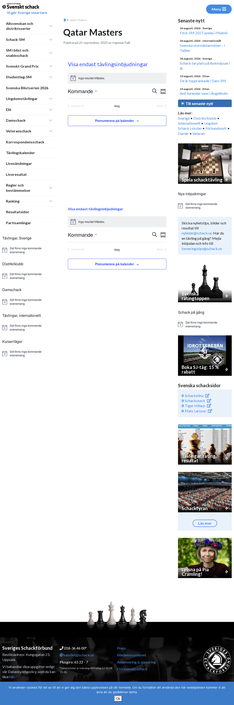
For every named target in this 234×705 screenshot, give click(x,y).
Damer (183, 133)
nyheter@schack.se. (197, 233)
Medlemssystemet (131, 655)
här (11, 676)
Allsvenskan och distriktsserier (19, 26)
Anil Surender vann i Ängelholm (204, 93)
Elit (8, 109)
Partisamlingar (18, 223)
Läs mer (205, 523)
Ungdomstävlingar (22, 98)
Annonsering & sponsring (136, 662)
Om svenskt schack (132, 669)
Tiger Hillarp (194, 405)
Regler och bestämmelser (18, 187)
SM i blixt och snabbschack (17, 52)
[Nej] (228, 693)
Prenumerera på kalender (114, 120)
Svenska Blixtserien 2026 (27, 88)
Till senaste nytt (199, 104)
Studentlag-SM (19, 77)
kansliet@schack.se (78, 655)
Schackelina (193, 395)
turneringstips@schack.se (202, 248)
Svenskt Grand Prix (22, 66)
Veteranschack (18, 131)
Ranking (12, 201)
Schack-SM (15, 39)
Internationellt (189, 123)
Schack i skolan (190, 128)
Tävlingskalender (20, 152)
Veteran (198, 133)
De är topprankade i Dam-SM (203, 81)
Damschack (16, 120)
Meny (216, 9)
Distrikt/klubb (204, 118)
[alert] (29, 250)
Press (121, 648)
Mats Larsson (195, 411)
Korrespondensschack (25, 142)
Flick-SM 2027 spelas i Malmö (204, 33)
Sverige (184, 118)
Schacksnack (194, 400)
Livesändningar (19, 163)
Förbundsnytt (216, 128)
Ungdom (211, 123)
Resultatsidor (17, 212)
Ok (118, 698)
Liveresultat (16, 174)
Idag (117, 106)
